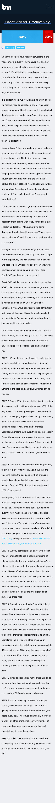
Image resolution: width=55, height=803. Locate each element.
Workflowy (7, 538)
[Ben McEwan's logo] (7, 7)
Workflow (20, 48)
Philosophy (10, 48)
